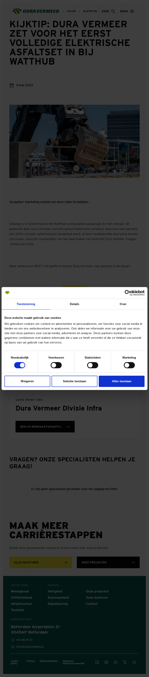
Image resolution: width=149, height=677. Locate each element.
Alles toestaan (121, 381)
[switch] (56, 365)
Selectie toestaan (74, 381)
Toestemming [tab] (26, 304)
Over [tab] (123, 304)
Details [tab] (74, 304)
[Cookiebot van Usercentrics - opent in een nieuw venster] (128, 293)
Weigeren (27, 381)
